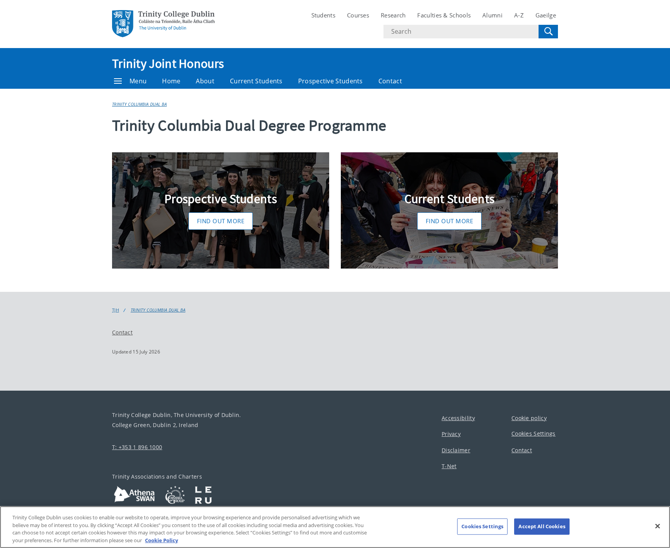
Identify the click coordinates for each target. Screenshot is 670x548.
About (205, 81)
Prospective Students (330, 81)
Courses (358, 15)
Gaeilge (545, 15)
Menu (138, 81)
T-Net (449, 466)
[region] (335, 527)
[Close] (657, 525)
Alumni (492, 15)
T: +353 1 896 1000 (137, 447)
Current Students (256, 81)
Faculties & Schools (444, 15)
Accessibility (458, 418)
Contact (390, 81)
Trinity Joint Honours (168, 63)
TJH (115, 310)
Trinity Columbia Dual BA (139, 104)
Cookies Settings (533, 433)
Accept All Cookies (541, 526)
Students (323, 15)
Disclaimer (456, 450)
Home (171, 81)
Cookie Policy (161, 539)
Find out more (221, 221)
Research (393, 15)
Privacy (451, 434)
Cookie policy (529, 418)
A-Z (519, 15)
